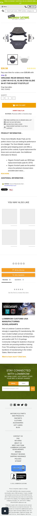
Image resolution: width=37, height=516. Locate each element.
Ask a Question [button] (19, 275)
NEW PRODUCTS (18, 416)
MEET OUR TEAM (18, 445)
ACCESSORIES (18, 423)
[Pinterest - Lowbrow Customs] (26, 405)
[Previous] (4, 38)
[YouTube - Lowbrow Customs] (18, 405)
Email (13, 383)
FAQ (18, 438)
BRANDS (18, 452)
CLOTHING (18, 420)
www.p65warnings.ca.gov (10, 185)
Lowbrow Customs (21, 483)
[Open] (5, 510)
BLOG (18, 427)
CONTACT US (18, 436)
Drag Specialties (6, 87)
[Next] (33, 38)
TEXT (24, 383)
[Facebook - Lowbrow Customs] (15, 405)
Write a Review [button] (19, 270)
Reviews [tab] (5, 280)
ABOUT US (18, 443)
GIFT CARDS (18, 425)
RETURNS (18, 440)
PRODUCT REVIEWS (18, 454)
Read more (5, 173)
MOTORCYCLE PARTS (18, 413)
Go (32, 389)
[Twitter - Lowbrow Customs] (22, 405)
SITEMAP (18, 461)
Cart (33, 6)
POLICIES (18, 459)
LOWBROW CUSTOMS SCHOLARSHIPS (18, 448)
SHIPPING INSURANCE (18, 456)
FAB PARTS (18, 418)
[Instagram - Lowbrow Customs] (11, 405)
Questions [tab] (18, 280)
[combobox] (20, 10)
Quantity (4, 95)
